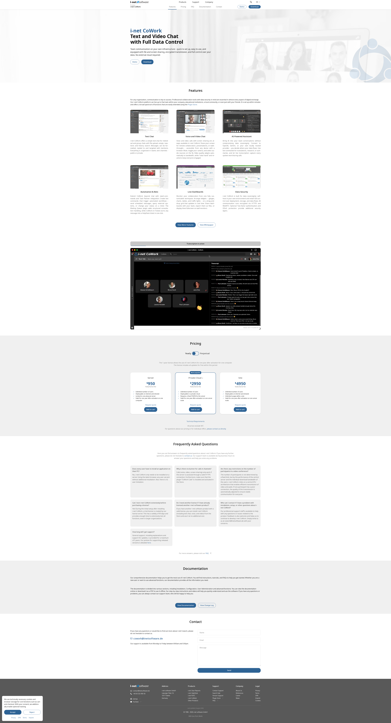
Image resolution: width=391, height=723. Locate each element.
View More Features (186, 225)
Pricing (183, 7)
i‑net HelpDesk (193, 693)
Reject (32, 712)
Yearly (188, 353)
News (238, 698)
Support (195, 2)
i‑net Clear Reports (194, 691)
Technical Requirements (196, 421)
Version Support (218, 696)
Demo (242, 7)
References (239, 693)
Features (172, 7)
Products (182, 2)
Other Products (193, 701)
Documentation (205, 7)
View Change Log (207, 605)
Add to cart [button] (150, 409)
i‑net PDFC (191, 696)
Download (255, 7)
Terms (257, 693)
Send (229, 670)
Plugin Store (192, 104)
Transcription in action (195, 244)
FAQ (192, 7)
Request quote (150, 405)
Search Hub (216, 693)
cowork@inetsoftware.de (148, 638)
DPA (256, 696)
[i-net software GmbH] (139, 2)
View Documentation (185, 605)
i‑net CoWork (192, 698)
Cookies (258, 701)
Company (209, 2)
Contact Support (218, 691)
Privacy (257, 691)
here (149, 543)
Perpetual (205, 353)
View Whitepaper (206, 225)
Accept (12, 712)
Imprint (257, 698)
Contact (219, 7)
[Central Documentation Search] (251, 2)
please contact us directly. (216, 429)
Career (238, 696)
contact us (188, 456)
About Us (239, 691)
